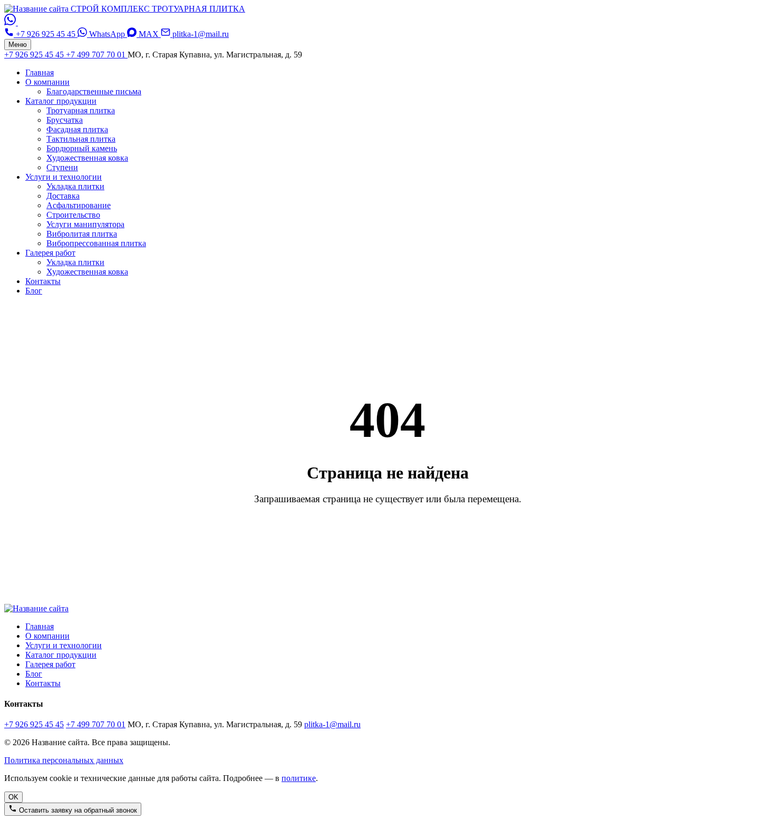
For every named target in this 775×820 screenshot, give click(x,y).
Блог (33, 290)
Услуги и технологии (63, 176)
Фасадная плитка (77, 129)
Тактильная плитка (80, 138)
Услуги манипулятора (85, 224)
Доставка (63, 195)
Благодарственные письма (93, 91)
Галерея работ (50, 252)
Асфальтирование (78, 205)
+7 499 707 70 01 (97, 54)
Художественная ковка (87, 157)
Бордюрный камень (81, 148)
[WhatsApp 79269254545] (11, 22)
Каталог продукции (60, 100)
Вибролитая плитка (81, 233)
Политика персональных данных (63, 760)
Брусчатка (64, 119)
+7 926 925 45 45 (35, 54)
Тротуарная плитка (80, 110)
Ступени (62, 167)
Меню (17, 44)
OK (13, 797)
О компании (47, 81)
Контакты (43, 281)
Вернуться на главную (387, 538)
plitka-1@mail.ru (332, 724)
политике (299, 778)
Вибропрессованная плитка (96, 243)
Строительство (73, 214)
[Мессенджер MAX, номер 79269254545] (24, 22)
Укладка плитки (75, 186)
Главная (39, 72)
